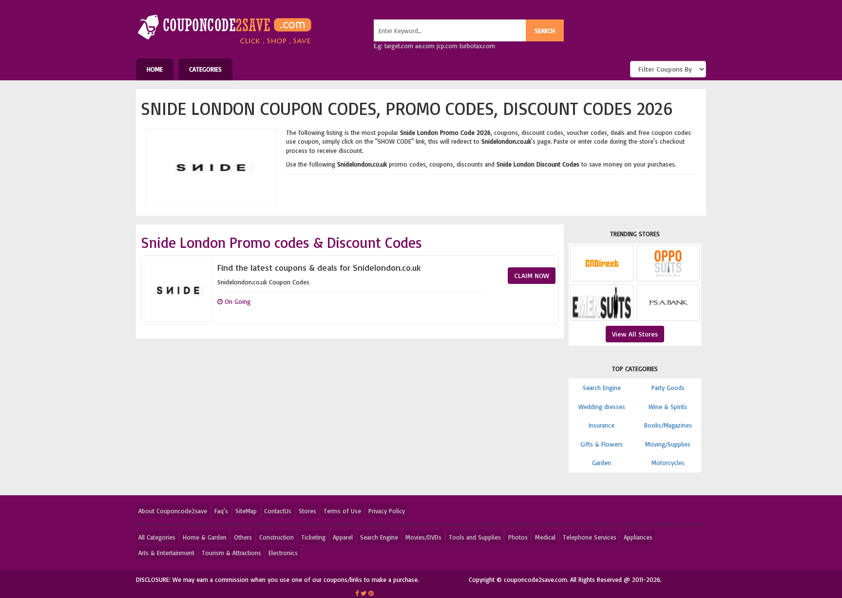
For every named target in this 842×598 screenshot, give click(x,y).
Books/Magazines (668, 425)
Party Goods (668, 388)
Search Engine (602, 388)
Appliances (638, 537)
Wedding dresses (601, 407)
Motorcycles (668, 463)
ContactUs (277, 511)
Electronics (283, 553)
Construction (276, 537)
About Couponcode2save (172, 511)
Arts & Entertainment (166, 553)
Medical (545, 537)
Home (155, 69)
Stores (307, 511)
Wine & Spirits (668, 407)
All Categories (156, 537)
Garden (601, 463)
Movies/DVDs (423, 537)
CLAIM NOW (531, 275)
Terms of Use (342, 511)
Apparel (343, 537)
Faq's (221, 511)
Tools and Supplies (475, 537)
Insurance (601, 425)
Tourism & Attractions (231, 553)
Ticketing (313, 537)
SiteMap (246, 511)
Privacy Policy (386, 511)
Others (243, 537)
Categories (205, 69)
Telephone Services (589, 537)
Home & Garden (205, 537)
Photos (518, 537)
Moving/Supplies (667, 444)
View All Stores (635, 334)
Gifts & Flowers (601, 444)
